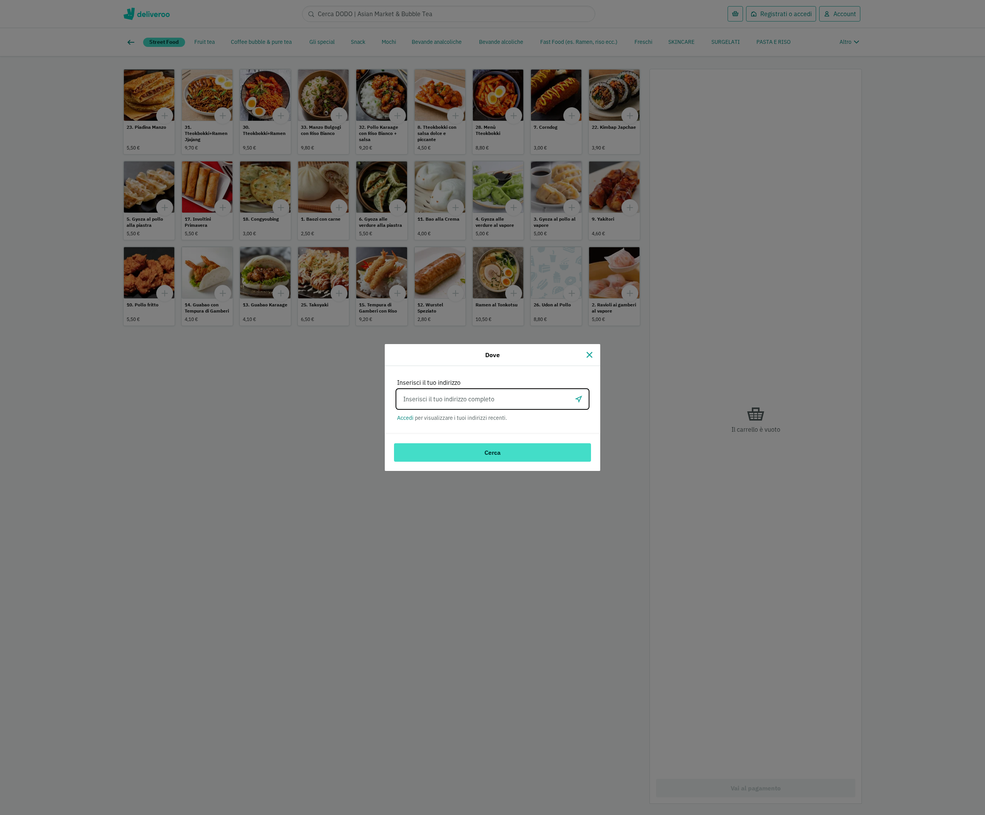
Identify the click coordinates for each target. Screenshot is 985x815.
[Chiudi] (589, 354)
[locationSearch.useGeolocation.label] (579, 399)
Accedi (405, 417)
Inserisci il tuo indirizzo (429, 382)
